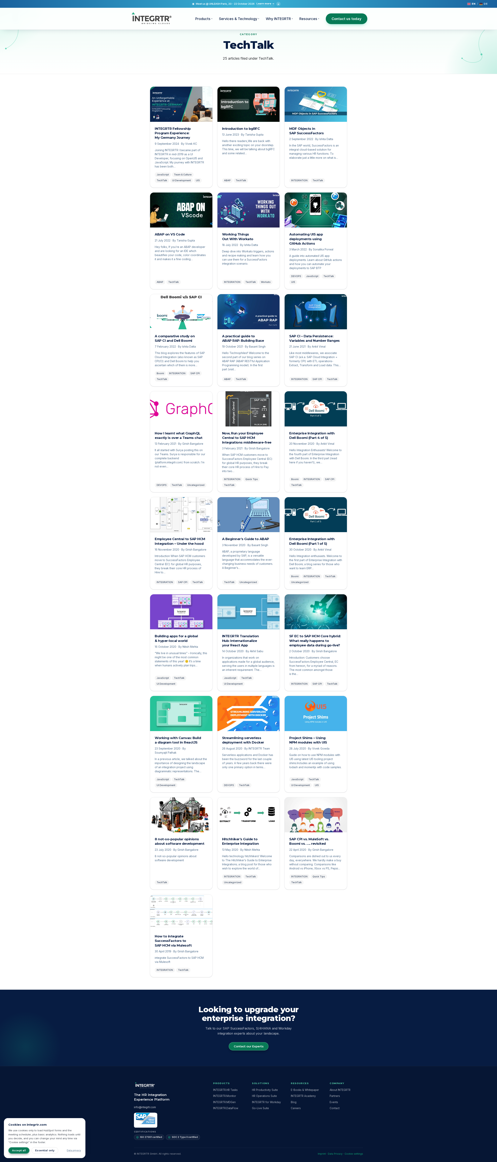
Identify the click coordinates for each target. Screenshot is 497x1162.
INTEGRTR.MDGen (224, 1102)
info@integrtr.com (145, 1107)
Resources (309, 19)
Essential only (45, 1150)
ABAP (227, 180)
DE (486, 3)
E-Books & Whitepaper (305, 1089)
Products (203, 19)
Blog (293, 1102)
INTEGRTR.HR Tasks (225, 1089)
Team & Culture (183, 174)
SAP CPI (195, 373)
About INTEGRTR (340, 1089)
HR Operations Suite (264, 1095)
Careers (296, 1108)
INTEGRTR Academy (303, 1095)
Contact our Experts (248, 1046)
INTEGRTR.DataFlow (225, 1108)
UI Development (181, 180)
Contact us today (346, 19)
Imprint (322, 1153)
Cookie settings (354, 1153)
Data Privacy (335, 1153)
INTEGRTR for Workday (266, 1102)
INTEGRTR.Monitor (224, 1095)
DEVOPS (296, 276)
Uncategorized (195, 485)
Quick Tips (251, 479)
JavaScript (163, 174)
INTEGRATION (299, 180)
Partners (335, 1095)
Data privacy (74, 1150)
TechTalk (162, 180)
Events (334, 1102)
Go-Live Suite (260, 1108)
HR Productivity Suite (265, 1089)
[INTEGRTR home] (151, 18)
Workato (266, 282)
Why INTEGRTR (279, 19)
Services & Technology (239, 19)
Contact (335, 1108)
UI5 (198, 180)
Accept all (19, 1150)
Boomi (160, 373)
